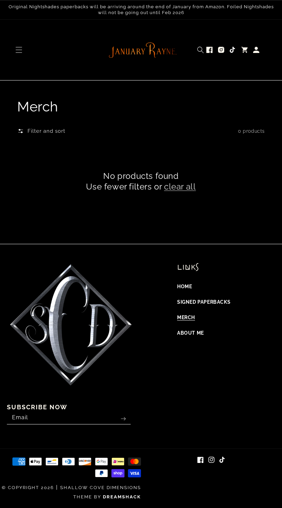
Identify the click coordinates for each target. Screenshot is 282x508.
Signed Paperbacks (203, 302)
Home (184, 286)
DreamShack (122, 496)
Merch (186, 317)
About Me (190, 333)
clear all (180, 187)
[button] (19, 49)
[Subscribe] (123, 418)
